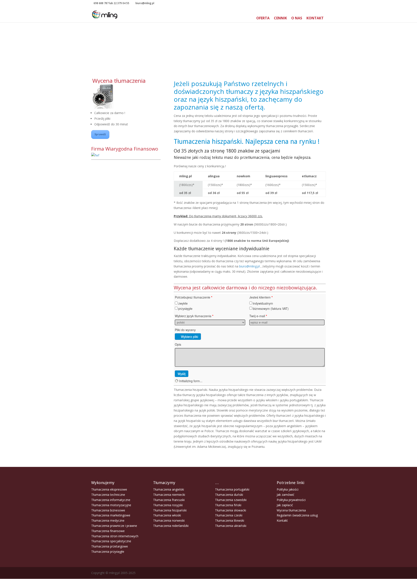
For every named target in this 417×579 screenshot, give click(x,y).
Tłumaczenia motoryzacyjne (111, 505)
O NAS (296, 18)
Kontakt (282, 520)
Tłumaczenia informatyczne (110, 500)
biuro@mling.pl (249, 266)
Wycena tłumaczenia (291, 510)
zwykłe (183, 303)
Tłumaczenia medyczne (107, 520)
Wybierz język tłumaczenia (194, 316)
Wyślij (181, 374)
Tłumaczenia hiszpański (170, 510)
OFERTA (263, 18)
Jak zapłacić (285, 505)
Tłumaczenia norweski (169, 520)
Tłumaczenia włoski (167, 515)
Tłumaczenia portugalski (232, 489)
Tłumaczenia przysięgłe (107, 551)
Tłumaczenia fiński (228, 505)
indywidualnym (263, 303)
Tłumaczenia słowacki (230, 510)
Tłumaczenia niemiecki (169, 495)
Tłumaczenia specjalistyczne (111, 541)
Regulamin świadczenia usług (297, 515)
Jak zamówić (285, 495)
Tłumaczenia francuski (169, 500)
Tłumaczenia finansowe (108, 531)
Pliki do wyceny (185, 330)
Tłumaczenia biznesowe (108, 510)
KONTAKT (315, 18)
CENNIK (280, 18)
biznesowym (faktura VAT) (271, 308)
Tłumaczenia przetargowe (109, 546)
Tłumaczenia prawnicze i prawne (114, 526)
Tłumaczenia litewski (229, 520)
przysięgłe (185, 308)
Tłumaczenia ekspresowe (109, 489)
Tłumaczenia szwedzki (231, 500)
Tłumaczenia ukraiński (230, 526)
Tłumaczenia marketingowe (110, 515)
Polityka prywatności (291, 500)
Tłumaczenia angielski (168, 489)
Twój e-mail (258, 316)
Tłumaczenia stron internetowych (114, 536)
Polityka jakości (287, 489)
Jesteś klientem (261, 297)
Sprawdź (100, 134)
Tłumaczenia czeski (228, 515)
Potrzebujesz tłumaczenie (193, 297)
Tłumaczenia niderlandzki (171, 526)
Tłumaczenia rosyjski (168, 505)
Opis (178, 344)
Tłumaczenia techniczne (108, 495)
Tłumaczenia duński (229, 495)
